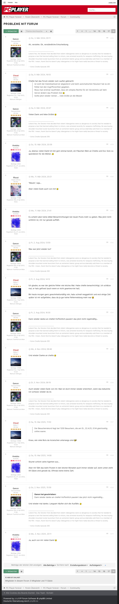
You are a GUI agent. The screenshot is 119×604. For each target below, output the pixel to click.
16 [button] (104, 31)
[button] (77, 31)
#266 (112, 382)
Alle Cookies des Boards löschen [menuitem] (20, 593)
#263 (112, 279)
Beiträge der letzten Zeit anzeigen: (26, 565)
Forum (10, 2)
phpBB (17, 598)
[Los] (105, 565)
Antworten (12, 31)
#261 (112, 210)
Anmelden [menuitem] (112, 3)
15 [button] (99, 31)
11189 (19, 198)
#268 (112, 455)
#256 (112, 38)
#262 (112, 242)
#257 (112, 74)
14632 (19, 59)
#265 (112, 349)
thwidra (15, 145)
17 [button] (109, 31)
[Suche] (46, 31)
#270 (112, 534)
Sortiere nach (63, 565)
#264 (112, 312)
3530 (19, 164)
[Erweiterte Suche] (51, 31)
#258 (112, 108)
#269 (112, 487)
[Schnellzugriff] (4, 2)
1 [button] (86, 31)
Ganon (16, 39)
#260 (112, 176)
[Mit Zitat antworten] (107, 38)
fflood (15, 177)
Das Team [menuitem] (40, 593)
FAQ (16, 2)
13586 (19, 93)
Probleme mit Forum (20, 24)
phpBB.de (34, 601)
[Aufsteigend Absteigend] (95, 565)
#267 (112, 422)
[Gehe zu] (114, 17)
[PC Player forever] (16, 10)
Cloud (15, 75)
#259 (112, 144)
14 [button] (94, 31)
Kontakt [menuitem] (49, 593)
